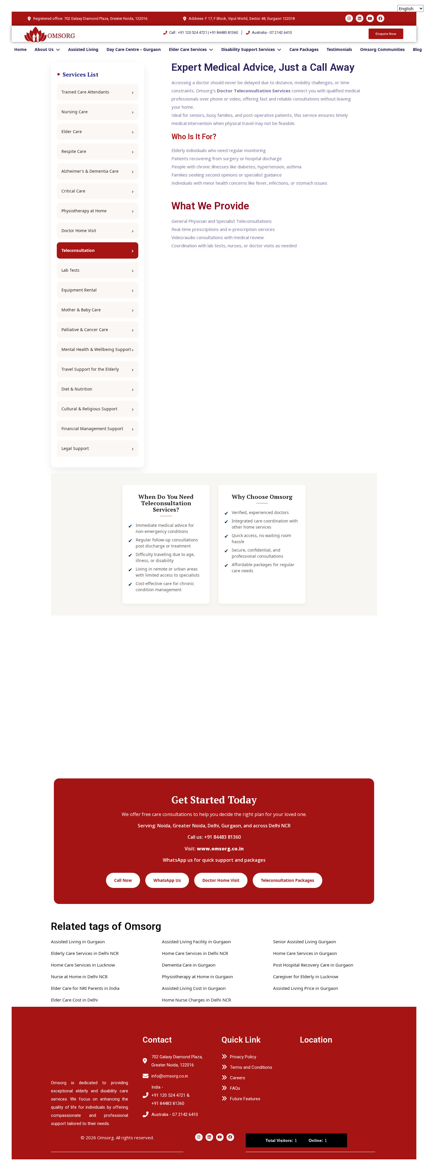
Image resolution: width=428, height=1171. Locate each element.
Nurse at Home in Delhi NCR (79, 976)
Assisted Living (83, 49)
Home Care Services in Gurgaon (305, 953)
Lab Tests (70, 270)
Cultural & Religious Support (89, 408)
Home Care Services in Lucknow (83, 965)
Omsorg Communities (382, 49)
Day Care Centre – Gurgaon (134, 49)
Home (20, 49)
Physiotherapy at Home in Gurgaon (197, 976)
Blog (417, 49)
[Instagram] (349, 18)
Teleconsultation (78, 250)
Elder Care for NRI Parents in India (85, 988)
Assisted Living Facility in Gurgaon (196, 941)
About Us (44, 49)
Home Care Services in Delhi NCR (195, 953)
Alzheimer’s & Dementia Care (90, 171)
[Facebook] (380, 18)
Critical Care (73, 191)
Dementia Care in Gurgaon (188, 965)
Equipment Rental (79, 290)
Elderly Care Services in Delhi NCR (85, 953)
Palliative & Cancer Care (84, 329)
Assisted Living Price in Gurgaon (305, 988)
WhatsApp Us (167, 880)
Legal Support (75, 448)
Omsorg (105, 1137)
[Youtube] (370, 18)
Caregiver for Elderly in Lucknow (305, 976)
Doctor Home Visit (78, 230)
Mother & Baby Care (81, 309)
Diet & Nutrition (76, 389)
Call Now (123, 880)
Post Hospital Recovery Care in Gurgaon (313, 965)
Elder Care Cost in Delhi (74, 1000)
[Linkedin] (359, 18)
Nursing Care (74, 111)
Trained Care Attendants (85, 92)
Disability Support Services (248, 49)
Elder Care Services (188, 49)
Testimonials (339, 49)
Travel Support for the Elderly (90, 369)
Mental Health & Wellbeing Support (96, 349)
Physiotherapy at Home (84, 210)
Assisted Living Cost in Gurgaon (194, 988)
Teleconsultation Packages (287, 880)
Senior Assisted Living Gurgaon (304, 941)
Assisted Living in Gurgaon (78, 941)
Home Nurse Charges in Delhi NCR (196, 1000)
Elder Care (71, 131)
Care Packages (304, 49)
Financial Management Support (92, 428)
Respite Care (73, 151)
